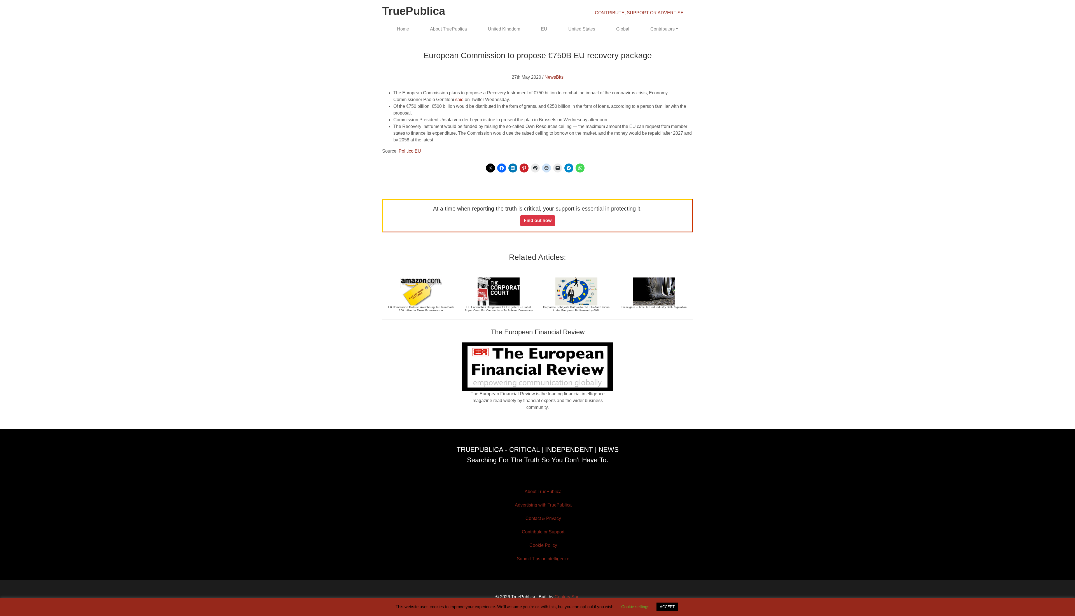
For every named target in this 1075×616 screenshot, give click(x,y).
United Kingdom (504, 29)
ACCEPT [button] (667, 607)
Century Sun (567, 596)
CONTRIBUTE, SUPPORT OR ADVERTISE (639, 12)
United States (581, 29)
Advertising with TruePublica (543, 505)
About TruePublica (448, 29)
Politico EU (410, 151)
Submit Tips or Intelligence (543, 558)
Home (403, 29)
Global (622, 29)
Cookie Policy (543, 545)
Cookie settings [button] (635, 606)
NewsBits (554, 77)
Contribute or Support (543, 531)
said (459, 99)
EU (544, 29)
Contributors (662, 29)
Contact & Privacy (543, 518)
